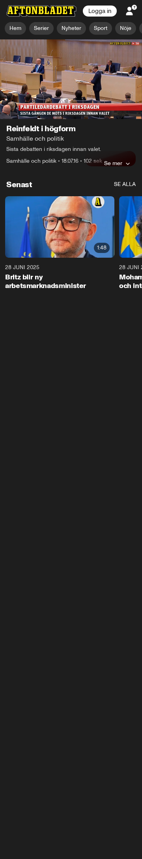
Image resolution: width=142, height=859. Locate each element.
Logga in (99, 11)
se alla (125, 184)
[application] (71, 79)
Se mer (113, 163)
